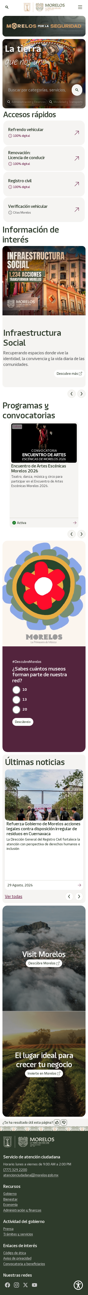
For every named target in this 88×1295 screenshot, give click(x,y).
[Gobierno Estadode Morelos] (7, 1285)
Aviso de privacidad (17, 1258)
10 (25, 689)
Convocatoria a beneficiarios (24, 1264)
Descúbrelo (23, 722)
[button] (80, 7)
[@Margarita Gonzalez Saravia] (34, 1285)
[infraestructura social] (44, 280)
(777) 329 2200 (15, 1169)
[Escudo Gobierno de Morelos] (43, 7)
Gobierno (10, 1193)
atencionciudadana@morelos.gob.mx (30, 1175)
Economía (10, 1204)
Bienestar (10, 1199)
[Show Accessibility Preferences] (78, 1285)
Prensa (8, 1228)
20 (25, 709)
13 (25, 699)
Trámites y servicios (18, 1234)
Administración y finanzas (22, 1210)
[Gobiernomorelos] (16, 1285)
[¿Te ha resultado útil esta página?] (57, 1122)
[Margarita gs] (25, 1285)
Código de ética (14, 1253)
